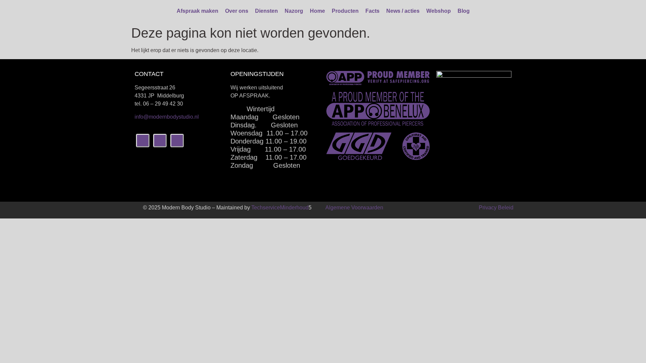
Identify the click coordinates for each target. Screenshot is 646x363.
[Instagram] (160, 140)
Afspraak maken (197, 11)
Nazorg (294, 11)
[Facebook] (142, 140)
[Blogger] (177, 140)
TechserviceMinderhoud (280, 207)
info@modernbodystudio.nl (167, 117)
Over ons (236, 11)
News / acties (403, 11)
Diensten (266, 11)
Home (317, 11)
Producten (345, 11)
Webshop (438, 11)
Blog (464, 11)
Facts (372, 11)
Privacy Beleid (496, 207)
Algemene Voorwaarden (354, 207)
